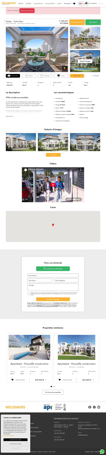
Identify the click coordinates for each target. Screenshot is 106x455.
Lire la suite (9, 116)
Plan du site (52, 452)
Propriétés (28, 3)
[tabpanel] (29, 357)
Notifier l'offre (77, 75)
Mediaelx (97, 452)
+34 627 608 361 (59, 440)
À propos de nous (38, 3)
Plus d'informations (8, 435)
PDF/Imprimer (46, 75)
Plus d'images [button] (53, 154)
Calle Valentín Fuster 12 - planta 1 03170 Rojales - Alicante (64, 426)
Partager (30, 75)
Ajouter (63, 75)
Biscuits (45, 452)
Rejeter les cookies (15, 448)
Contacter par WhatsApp (54, 269)
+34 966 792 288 (59, 433)
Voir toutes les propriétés (53, 392)
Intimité (40, 452)
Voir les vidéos (14, 75)
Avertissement (33, 452)
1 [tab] (51, 386)
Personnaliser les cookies (15, 443)
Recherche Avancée (27, 11)
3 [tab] (54, 386)
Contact (59, 3)
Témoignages (67, 3)
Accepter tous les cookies (15, 439)
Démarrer (20, 3)
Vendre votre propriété (34, 431)
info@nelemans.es (83, 435)
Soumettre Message (53, 299)
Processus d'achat (50, 3)
